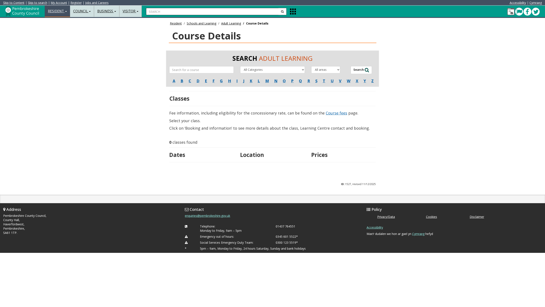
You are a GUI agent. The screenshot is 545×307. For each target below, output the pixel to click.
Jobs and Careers (97, 3)
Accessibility (518, 3)
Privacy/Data (386, 217)
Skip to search (37, 3)
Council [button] (81, 11)
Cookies (431, 217)
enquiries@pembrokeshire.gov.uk (207, 216)
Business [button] (105, 11)
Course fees (336, 113)
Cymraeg (535, 3)
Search (359, 70)
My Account (59, 3)
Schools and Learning (201, 23)
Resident (176, 23)
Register (76, 3)
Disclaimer (477, 217)
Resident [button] (56, 11)
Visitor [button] (129, 11)
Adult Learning (231, 23)
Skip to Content (13, 3)
